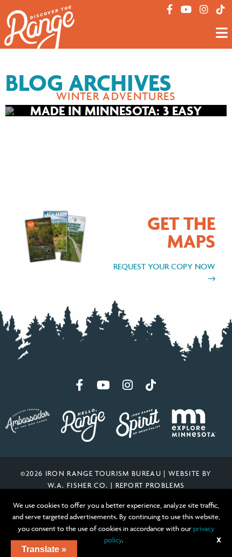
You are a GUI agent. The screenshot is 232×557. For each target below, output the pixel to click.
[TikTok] (221, 10)
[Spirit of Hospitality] (138, 422)
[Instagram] (204, 10)
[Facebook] (169, 10)
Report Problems (150, 485)
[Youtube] (186, 10)
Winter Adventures (116, 96)
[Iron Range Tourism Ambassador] (27, 419)
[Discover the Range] (39, 31)
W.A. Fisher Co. (77, 485)
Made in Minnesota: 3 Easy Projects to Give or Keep (116, 116)
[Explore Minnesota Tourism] (194, 421)
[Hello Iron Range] (83, 424)
